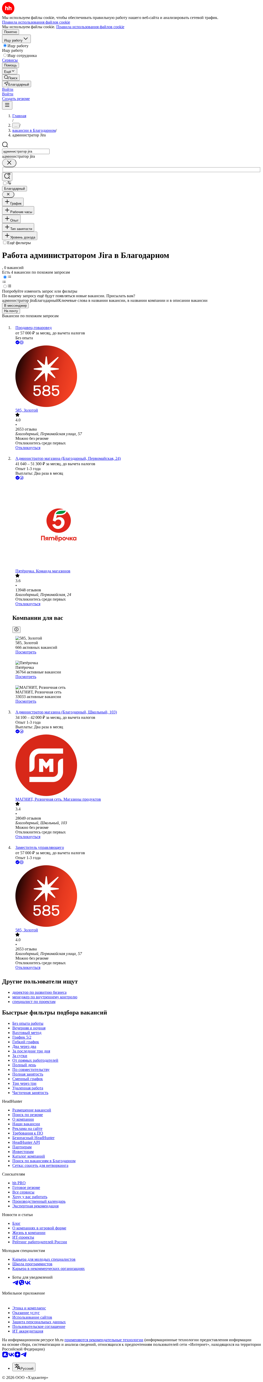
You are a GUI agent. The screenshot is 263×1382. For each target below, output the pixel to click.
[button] (7, 89)
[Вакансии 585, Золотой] (136, 376)
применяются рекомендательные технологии (103, 1340)
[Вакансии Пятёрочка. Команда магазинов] (136, 525)
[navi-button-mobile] (7, 105)
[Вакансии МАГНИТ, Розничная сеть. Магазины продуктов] (136, 765)
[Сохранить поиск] (7, 176)
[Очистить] (9, 163)
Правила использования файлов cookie (90, 27)
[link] (11, 77)
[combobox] (26, 151)
